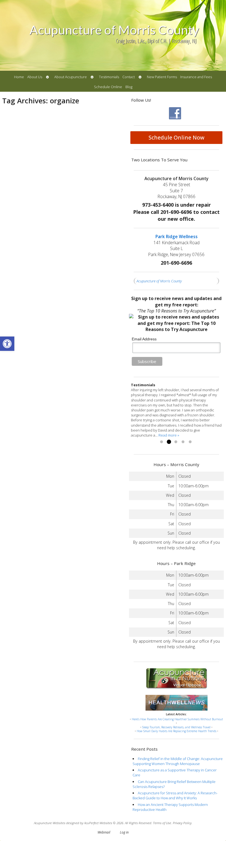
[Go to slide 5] (190, 442)
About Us (34, 76)
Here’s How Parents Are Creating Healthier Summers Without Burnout (177, 719)
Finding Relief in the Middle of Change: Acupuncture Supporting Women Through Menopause (178, 761)
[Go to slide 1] (161, 442)
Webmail (104, 832)
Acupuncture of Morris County (159, 280)
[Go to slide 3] (176, 442)
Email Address (144, 339)
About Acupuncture (70, 76)
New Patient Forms (162, 76)
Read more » (168, 435)
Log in (124, 832)
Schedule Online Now (177, 137)
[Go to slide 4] (183, 442)
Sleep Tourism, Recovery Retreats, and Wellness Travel (176, 727)
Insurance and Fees (196, 76)
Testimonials (109, 76)
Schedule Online (108, 86)
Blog (128, 86)
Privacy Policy (182, 823)
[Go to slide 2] (168, 442)
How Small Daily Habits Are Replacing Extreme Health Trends (176, 731)
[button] (7, 344)
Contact (128, 76)
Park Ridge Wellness (176, 236)
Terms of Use (162, 823)
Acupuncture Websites (49, 823)
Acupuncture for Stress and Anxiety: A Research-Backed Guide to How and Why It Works (175, 795)
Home (19, 76)
